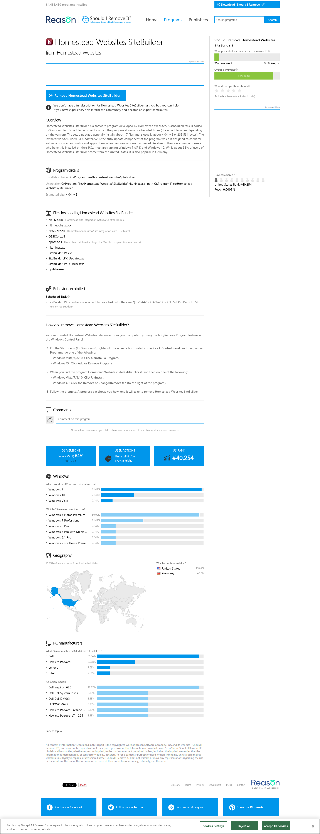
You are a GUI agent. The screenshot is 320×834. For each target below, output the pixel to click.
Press (229, 784)
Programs (173, 19)
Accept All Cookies (276, 826)
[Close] (313, 826)
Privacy (200, 784)
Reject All (244, 826)
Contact (241, 784)
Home (151, 19)
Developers (215, 784)
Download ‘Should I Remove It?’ (243, 4)
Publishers (198, 19)
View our (250, 807)
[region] (160, 826)
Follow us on (129, 807)
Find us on (69, 807)
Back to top (52, 731)
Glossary (175, 784)
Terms (188, 784)
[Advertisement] (247, 138)
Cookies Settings (213, 826)
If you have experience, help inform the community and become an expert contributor (110, 110)
